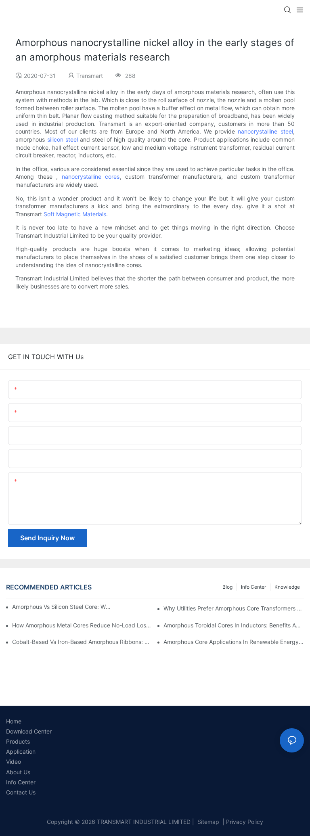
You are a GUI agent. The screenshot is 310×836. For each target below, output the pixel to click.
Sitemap (207, 821)
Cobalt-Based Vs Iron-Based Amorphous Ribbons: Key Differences (82, 641)
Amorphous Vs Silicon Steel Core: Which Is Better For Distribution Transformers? (62, 606)
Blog (227, 587)
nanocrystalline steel (265, 131)
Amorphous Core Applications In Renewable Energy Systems (233, 641)
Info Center (253, 587)
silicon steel (62, 139)
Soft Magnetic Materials (75, 214)
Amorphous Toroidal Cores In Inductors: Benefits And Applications (233, 625)
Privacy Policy (244, 821)
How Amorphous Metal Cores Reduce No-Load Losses (82, 625)
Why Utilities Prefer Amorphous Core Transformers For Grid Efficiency (233, 608)
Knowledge (287, 587)
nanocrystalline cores (91, 176)
